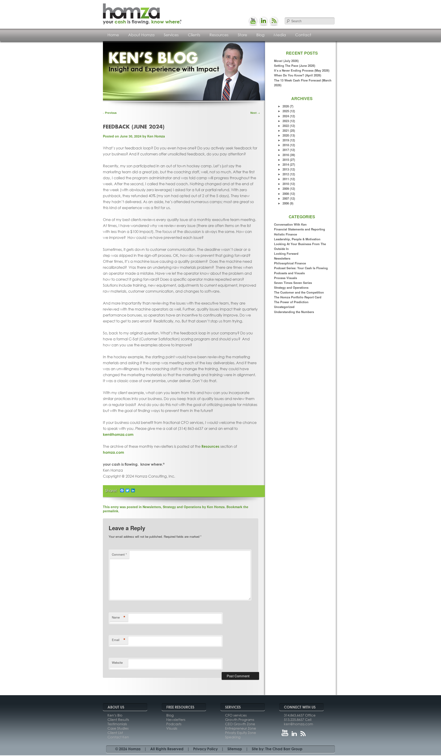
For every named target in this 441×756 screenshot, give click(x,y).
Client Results (118, 719)
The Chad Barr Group (283, 749)
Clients (194, 34)
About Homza (141, 34)
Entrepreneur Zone (240, 728)
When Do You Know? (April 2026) (297, 75)
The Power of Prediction (291, 302)
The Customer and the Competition (299, 292)
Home (113, 34)
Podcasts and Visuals (289, 273)
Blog (260, 34)
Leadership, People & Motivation (297, 239)
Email (118, 640)
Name (118, 617)
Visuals (171, 728)
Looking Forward (286, 253)
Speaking (232, 737)
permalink (110, 511)
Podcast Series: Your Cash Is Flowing (301, 268)
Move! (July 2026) (286, 61)
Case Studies (118, 728)
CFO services (236, 715)
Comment (119, 554)
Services (171, 34)
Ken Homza (156, 136)
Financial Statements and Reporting (299, 229)
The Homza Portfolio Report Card (297, 297)
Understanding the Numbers (294, 312)
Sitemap (234, 749)
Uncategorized (284, 307)
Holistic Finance (285, 234)
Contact (303, 34)
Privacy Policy (205, 749)
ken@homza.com (118, 434)
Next (255, 113)
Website (117, 662)
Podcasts (173, 724)
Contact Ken (118, 737)
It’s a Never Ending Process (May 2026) (301, 70)
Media (280, 34)
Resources (219, 34)
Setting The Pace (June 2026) (294, 65)
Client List (115, 732)
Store (242, 34)
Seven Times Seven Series (293, 282)
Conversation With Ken (290, 224)
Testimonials (117, 724)
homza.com (113, 452)
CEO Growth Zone (240, 724)
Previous (109, 113)
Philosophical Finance (290, 263)
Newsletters (282, 258)
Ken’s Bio (114, 715)
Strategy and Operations (291, 287)
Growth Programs (239, 719)
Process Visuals (285, 278)
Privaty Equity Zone (240, 732)
